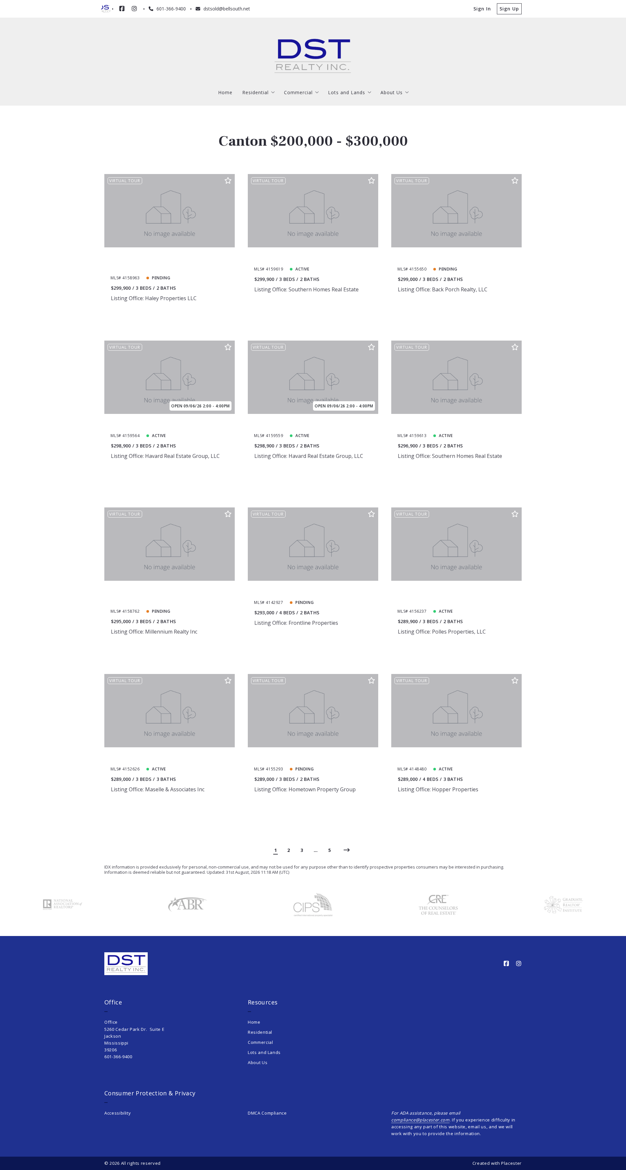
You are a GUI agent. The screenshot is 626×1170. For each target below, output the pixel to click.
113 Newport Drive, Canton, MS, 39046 (452, 425)
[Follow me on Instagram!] (134, 9)
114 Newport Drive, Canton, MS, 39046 (309, 425)
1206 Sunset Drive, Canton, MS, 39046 (451, 758)
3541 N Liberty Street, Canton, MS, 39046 (312, 591)
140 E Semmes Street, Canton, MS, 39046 (169, 758)
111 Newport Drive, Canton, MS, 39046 (309, 258)
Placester (511, 1163)
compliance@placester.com (420, 1120)
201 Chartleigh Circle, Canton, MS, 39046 (455, 258)
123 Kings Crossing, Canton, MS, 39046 (308, 758)
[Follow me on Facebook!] (122, 9)
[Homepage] (313, 56)
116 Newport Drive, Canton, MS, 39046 (165, 425)
